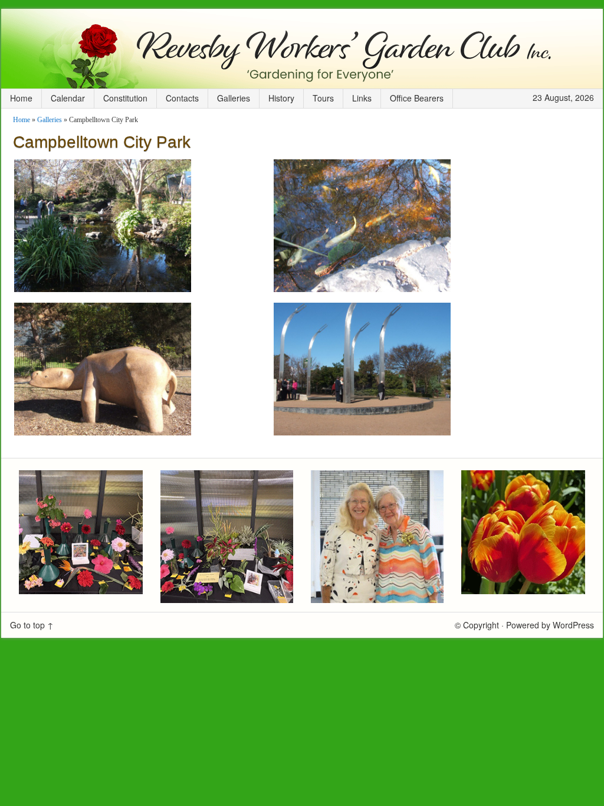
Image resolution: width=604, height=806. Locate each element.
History (281, 98)
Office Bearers (417, 98)
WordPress (573, 625)
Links (362, 98)
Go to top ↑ (32, 625)
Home (21, 98)
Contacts (182, 98)
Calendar (68, 98)
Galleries (233, 98)
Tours (323, 98)
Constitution (125, 98)
